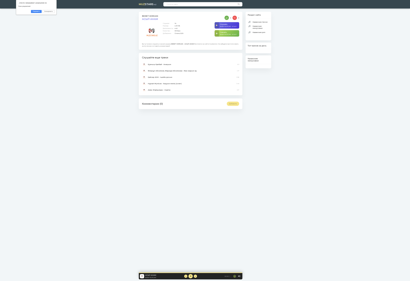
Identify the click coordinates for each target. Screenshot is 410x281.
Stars (147, 4)
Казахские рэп (259, 32)
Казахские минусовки (258, 27)
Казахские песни (260, 22)
